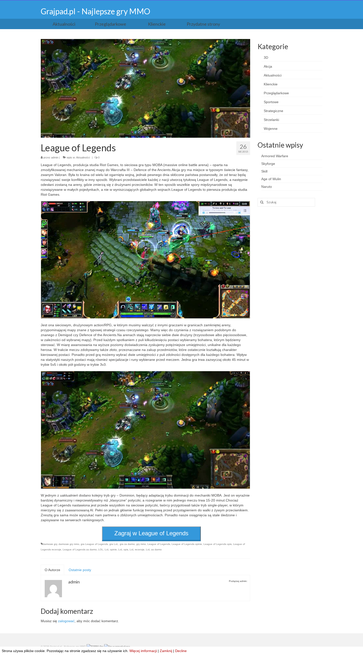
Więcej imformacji (143, 651)
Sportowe (271, 102)
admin (54, 157)
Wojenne (271, 129)
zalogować (66, 621)
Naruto (266, 187)
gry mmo (141, 544)
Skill (264, 171)
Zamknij (166, 651)
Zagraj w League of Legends (151, 533)
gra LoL (113, 544)
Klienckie (271, 84)
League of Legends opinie (187, 544)
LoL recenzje (137, 549)
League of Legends (158, 544)
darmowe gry (50, 544)
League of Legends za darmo (80, 549)
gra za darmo (127, 544)
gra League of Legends (94, 544)
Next (254, 88)
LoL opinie (111, 549)
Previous (36, 88)
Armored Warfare (274, 156)
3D (266, 57)
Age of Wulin (271, 179)
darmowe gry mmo (69, 544)
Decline (181, 651)
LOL (100, 549)
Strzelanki (271, 120)
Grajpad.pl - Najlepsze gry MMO (95, 11)
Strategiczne (273, 111)
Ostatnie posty (80, 570)
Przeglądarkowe (276, 93)
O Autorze (52, 570)
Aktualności (83, 157)
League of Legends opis (217, 544)
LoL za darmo (154, 549)
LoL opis (123, 549)
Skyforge (268, 164)
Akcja (268, 66)
